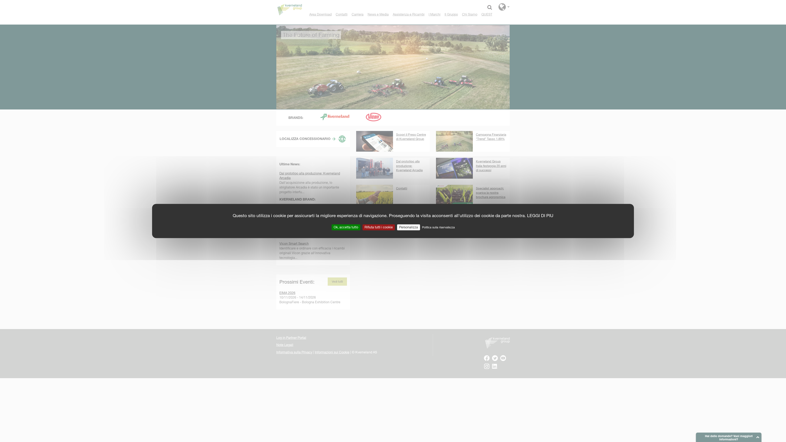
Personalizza (408, 227)
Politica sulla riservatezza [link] (438, 227)
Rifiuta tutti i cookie (379, 227)
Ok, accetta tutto (346, 227)
